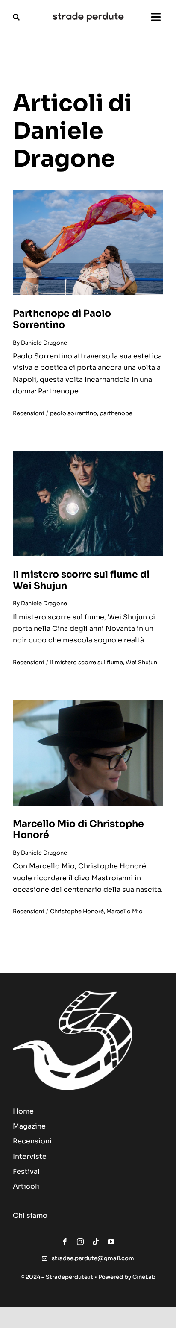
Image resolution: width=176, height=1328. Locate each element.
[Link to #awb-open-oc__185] (27, 17)
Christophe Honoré (77, 911)
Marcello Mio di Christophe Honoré (78, 829)
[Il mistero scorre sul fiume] (88, 453)
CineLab (143, 1277)
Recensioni (28, 413)
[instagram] (80, 1241)
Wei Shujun (141, 662)
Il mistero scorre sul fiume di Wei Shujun (81, 580)
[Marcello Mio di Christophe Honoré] (88, 702)
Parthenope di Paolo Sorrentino (62, 319)
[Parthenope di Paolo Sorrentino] (88, 192)
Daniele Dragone (44, 342)
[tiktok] (95, 1241)
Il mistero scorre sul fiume (86, 662)
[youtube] (111, 1241)
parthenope (116, 413)
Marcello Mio (124, 911)
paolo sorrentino (73, 413)
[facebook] (65, 1241)
